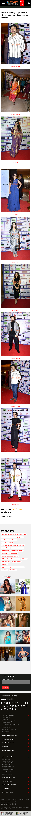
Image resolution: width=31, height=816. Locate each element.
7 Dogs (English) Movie (7, 542)
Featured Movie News (7, 761)
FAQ (15, 801)
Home (2, 799)
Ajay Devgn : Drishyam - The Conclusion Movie (13, 567)
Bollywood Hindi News (7, 774)
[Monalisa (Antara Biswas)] (7, 603)
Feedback (21, 799)
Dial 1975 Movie (6, 717)
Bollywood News (6, 548)
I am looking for (7, 679)
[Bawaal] (7, 620)
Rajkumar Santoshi (16, 561)
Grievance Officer (8, 801)
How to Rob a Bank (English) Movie (11, 724)
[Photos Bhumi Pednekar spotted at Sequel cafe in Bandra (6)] (7, 654)
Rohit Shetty (4, 564)
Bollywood (9, 784)
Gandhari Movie (6, 722)
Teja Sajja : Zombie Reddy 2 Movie (10, 556)
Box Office (8, 743)
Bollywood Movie (9, 735)
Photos (9, 577)
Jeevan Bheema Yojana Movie (9, 721)
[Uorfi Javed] (23, 586)
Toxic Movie (5, 719)
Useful (5, 788)
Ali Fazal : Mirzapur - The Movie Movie (10, 558)
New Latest (7, 781)
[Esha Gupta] (23, 654)
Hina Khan (15, 162)
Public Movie (8, 739)
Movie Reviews (5, 773)
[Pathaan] (23, 637)
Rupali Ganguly (15, 114)
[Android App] (13, 804)
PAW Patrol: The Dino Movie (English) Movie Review (14, 534)
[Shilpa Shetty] (7, 637)
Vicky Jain (24, 558)
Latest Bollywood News (17, 548)
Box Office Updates (7, 764)
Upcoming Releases (7, 771)
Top (5, 746)
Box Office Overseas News (8, 768)
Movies (3, 699)
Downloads (7, 792)
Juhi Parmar (15, 214)
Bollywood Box (8, 750)
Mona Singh (15, 262)
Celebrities (10, 699)
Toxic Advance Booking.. (17, 550)
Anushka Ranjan (6, 561)
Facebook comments (7, 516)
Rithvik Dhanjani (15, 358)
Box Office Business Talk (8, 766)
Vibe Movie (5, 732)
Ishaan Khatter (12, 569)
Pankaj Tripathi (15, 66)
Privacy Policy (15, 799)
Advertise (8, 799)
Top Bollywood (8, 777)
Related (4, 577)
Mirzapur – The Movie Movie (9, 726)
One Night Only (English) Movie (9, 539)
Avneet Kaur (15, 310)
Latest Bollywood (8, 757)
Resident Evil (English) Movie (9, 729)
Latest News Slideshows (8, 769)
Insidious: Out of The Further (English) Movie (12, 537)
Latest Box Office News (8, 762)
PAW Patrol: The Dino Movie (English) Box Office (13, 545)
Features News (5, 550)
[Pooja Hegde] (23, 620)
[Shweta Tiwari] (7, 586)
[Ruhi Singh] (23, 603)
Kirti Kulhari (4, 569)
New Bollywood (8, 715)
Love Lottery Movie (6, 731)
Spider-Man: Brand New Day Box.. (9, 553)
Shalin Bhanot (15, 504)
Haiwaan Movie (6, 727)
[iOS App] (15, 804)
